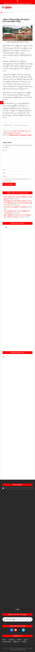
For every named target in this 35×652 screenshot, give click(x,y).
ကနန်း (21, 125)
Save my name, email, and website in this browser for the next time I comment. (17, 180)
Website (4, 176)
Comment (5, 150)
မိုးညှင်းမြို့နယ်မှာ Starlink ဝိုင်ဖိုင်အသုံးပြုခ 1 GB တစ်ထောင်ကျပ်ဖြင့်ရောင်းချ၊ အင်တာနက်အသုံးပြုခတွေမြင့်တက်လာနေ (18, 203)
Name (4, 169)
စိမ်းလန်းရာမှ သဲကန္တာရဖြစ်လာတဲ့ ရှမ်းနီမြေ (15, 207)
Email (4, 173)
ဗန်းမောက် (25, 125)
